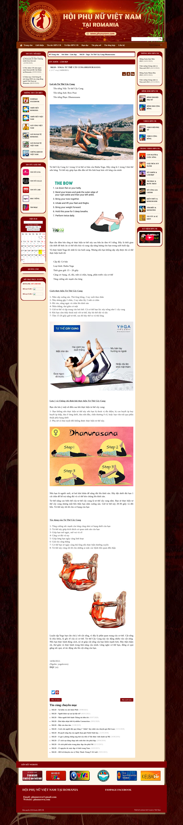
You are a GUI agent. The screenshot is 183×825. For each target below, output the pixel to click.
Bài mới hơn (127, 700)
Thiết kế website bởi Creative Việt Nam (147, 810)
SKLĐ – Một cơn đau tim (66, 725)
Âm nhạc (34, 207)
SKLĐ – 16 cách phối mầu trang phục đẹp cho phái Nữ (77, 744)
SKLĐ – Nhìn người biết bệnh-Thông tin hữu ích (75, 717)
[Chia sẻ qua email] (50, 692)
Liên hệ (121, 45)
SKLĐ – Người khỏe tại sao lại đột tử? (71, 714)
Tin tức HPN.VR (54, 45)
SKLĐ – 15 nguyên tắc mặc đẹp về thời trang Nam (75, 748)
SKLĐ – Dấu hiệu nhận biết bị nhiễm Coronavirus (75, 721)
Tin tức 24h (35, 190)
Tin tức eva (35, 172)
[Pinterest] (57, 692)
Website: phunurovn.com (36, 799)
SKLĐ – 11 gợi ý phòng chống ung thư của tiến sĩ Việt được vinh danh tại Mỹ (85, 737)
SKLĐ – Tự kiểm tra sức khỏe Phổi (69, 710)
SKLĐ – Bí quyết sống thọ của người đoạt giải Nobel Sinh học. (80, 733)
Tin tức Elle (36, 181)
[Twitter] (53, 692)
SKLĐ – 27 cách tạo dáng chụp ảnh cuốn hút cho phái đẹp (78, 741)
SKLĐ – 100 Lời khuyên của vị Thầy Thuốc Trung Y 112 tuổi (79, 752)
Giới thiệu (39, 45)
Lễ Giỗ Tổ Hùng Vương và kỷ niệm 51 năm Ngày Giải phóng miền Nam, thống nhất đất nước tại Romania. (33, 74)
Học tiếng (35, 198)
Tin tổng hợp (109, 45)
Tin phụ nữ (96, 45)
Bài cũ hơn (55, 700)
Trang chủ (28, 45)
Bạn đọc (85, 45)
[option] (33, 61)
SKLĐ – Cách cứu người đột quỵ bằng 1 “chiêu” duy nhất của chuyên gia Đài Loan (88, 729)
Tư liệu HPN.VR (71, 45)
